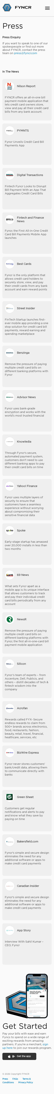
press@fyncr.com (25, 53)
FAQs (15, 1079)
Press (5, 1079)
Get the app (24, 1056)
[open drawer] (47, 8)
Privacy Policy (25, 1082)
